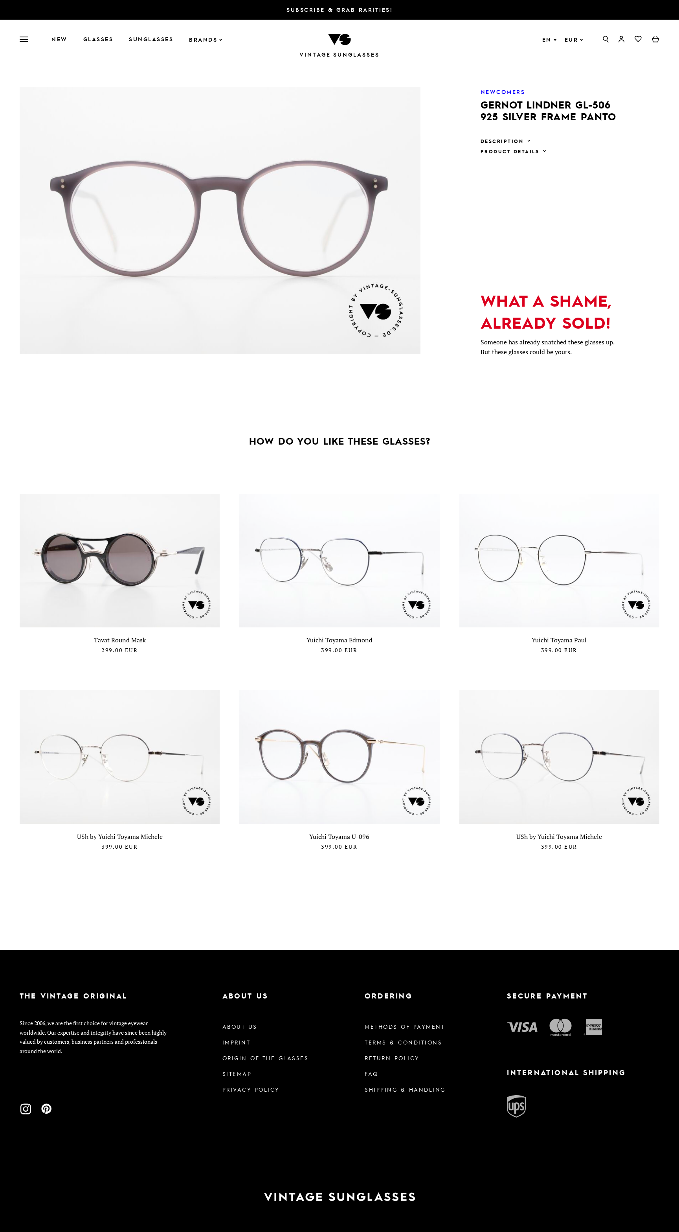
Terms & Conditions (403, 1042)
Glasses (98, 38)
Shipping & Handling (405, 1089)
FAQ (371, 1073)
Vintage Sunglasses (339, 54)
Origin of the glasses (265, 1057)
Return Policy (392, 1057)
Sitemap (237, 1073)
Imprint (236, 1042)
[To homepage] (339, 38)
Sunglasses (151, 38)
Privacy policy (251, 1089)
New (59, 38)
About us (239, 1026)
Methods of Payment (405, 1026)
